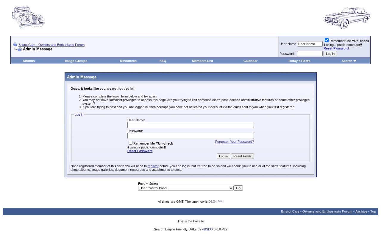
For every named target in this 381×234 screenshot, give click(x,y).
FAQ (163, 61)
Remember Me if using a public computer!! (346, 44)
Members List (202, 61)
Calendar (250, 61)
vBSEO (207, 229)
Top (373, 211)
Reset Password (336, 48)
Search (347, 61)
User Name (287, 44)
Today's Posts (299, 61)
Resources (128, 61)
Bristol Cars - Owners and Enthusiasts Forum (51, 45)
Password (286, 53)
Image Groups (76, 61)
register (153, 166)
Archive (361, 211)
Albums (29, 61)
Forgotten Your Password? (234, 141)
